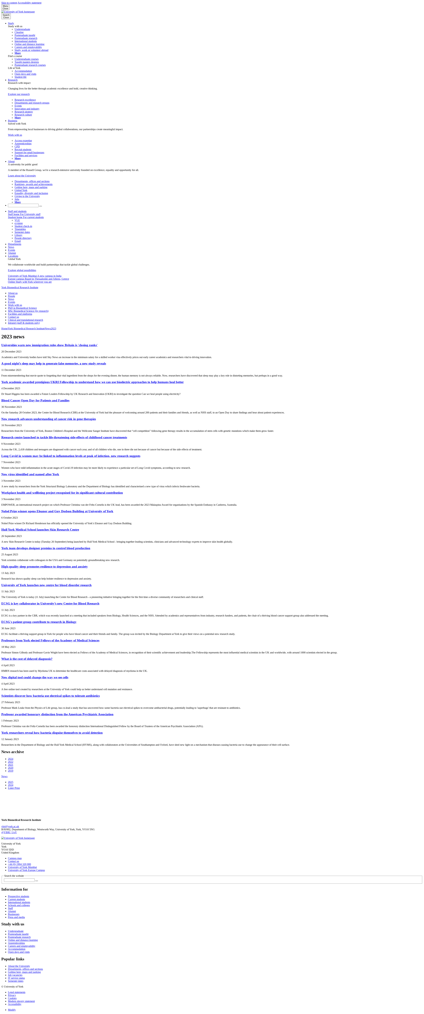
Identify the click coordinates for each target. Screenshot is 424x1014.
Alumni (12, 253)
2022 (10, 761)
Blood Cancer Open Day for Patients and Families (35, 400)
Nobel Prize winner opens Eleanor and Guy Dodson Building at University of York (57, 511)
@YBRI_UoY (9, 832)
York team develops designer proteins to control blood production (45, 548)
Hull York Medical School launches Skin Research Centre (40, 529)
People (11, 296)
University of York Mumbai (22, 867)
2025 (10, 782)
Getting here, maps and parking (24, 972)
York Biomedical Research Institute (19, 287)
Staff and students (17, 211)
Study (11, 23)
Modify (12, 1009)
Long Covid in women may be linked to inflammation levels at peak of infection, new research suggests (70, 456)
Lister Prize (14, 788)
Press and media (16, 917)
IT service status (16, 978)
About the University (19, 966)
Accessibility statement (29, 2)
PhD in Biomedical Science (22, 308)
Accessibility (14, 1004)
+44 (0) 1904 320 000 (19, 864)
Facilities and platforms (20, 314)
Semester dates (15, 981)
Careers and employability (21, 946)
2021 (10, 764)
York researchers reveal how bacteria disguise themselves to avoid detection (52, 732)
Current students (16, 899)
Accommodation (16, 949)
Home (4, 328)
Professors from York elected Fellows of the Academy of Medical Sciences (50, 640)
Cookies (12, 998)
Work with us (15, 305)
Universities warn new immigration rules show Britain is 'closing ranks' (49, 345)
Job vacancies (15, 975)
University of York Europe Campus (26, 870)
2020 (10, 767)
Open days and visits (19, 952)
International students (19, 902)
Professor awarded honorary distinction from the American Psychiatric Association (57, 714)
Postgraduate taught (18, 934)
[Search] (40, 206)
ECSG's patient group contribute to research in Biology (39, 622)
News (11, 247)
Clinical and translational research (25, 320)
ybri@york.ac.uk (10, 826)
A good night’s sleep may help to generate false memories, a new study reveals (53, 363)
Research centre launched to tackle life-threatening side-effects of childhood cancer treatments (64, 437)
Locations (13, 256)
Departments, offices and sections (25, 969)
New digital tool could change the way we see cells (34, 677)
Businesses (13, 914)
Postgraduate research (19, 937)
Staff (10, 908)
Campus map (15, 858)
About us (13, 293)
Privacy (12, 995)
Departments (14, 244)
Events (11, 250)
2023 (53, 328)
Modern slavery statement (21, 1001)
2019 (10, 770)
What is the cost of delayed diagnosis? (27, 659)
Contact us (13, 317)
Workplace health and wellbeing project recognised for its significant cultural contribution (62, 492)
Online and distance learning (23, 940)
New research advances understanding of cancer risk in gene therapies (48, 419)
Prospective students (18, 896)
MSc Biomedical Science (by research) (28, 311)
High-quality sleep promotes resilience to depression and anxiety (44, 566)
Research (13, 80)
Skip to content (9, 2)
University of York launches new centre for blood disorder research (46, 585)
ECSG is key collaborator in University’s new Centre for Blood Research (50, 603)
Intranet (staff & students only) (24, 322)
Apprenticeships (16, 943)
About (11, 161)
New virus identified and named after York (30, 474)
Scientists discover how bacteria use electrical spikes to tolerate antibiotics (50, 695)
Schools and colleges (19, 905)
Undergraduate (16, 931)
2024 (10, 758)
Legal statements (16, 992)
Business (12, 120)
